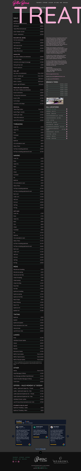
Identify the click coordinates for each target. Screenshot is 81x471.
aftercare (21, 457)
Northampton (49, 124)
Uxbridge (48, 136)
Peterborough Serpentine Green (52, 129)
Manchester (49, 122)
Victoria (48, 138)
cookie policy (43, 466)
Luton (47, 120)
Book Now (65, 2)
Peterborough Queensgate (52, 126)
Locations (50, 2)
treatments (15, 457)
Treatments (39, 2)
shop (20, 459)
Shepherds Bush (50, 131)
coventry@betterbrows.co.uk (58, 76)
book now (24, 459)
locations (27, 457)
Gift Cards (56, 2)
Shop (61, 2)
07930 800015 (55, 79)
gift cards (15, 459)
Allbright (46, 468)
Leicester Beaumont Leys (52, 115)
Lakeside (48, 113)
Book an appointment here (52, 74)
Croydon (48, 111)
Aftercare (45, 2)
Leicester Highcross (51, 117)
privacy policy (37, 466)
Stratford (48, 134)
